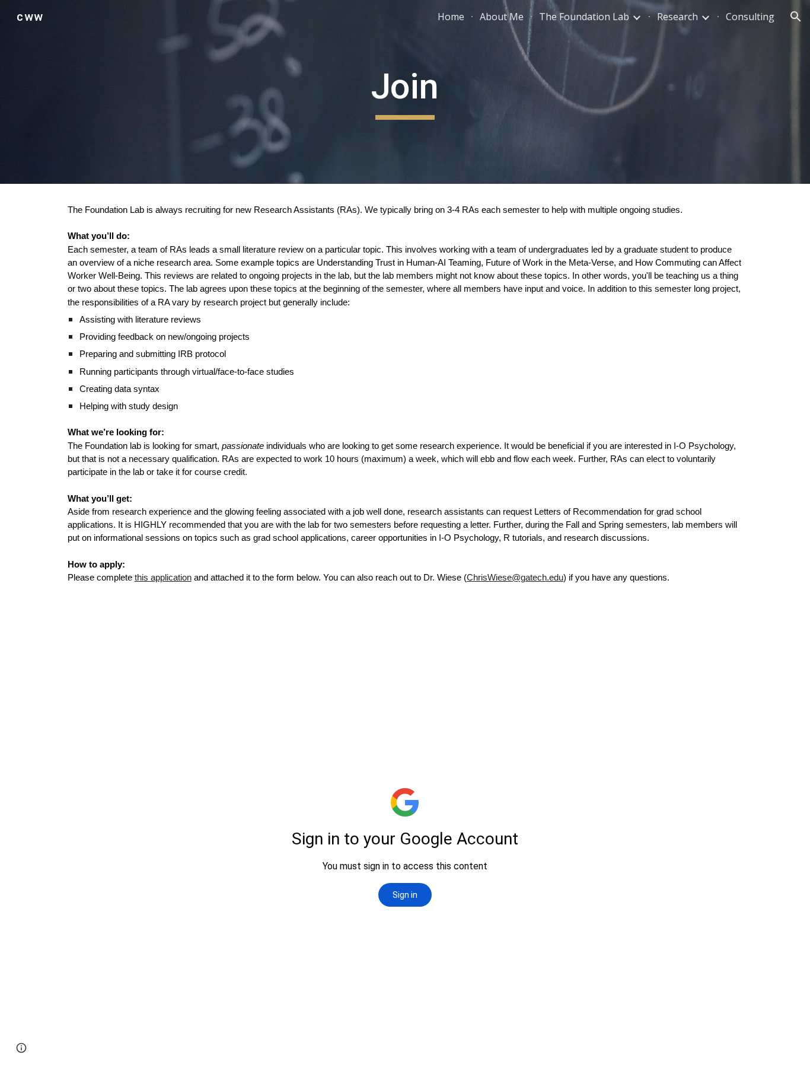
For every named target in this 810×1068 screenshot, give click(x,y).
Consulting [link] (750, 16)
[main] (405, 92)
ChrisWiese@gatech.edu (515, 577)
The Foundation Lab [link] (584, 16)
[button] (796, 16)
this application (163, 577)
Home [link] (451, 16)
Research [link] (677, 16)
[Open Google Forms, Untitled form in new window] (607, 656)
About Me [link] (502, 16)
